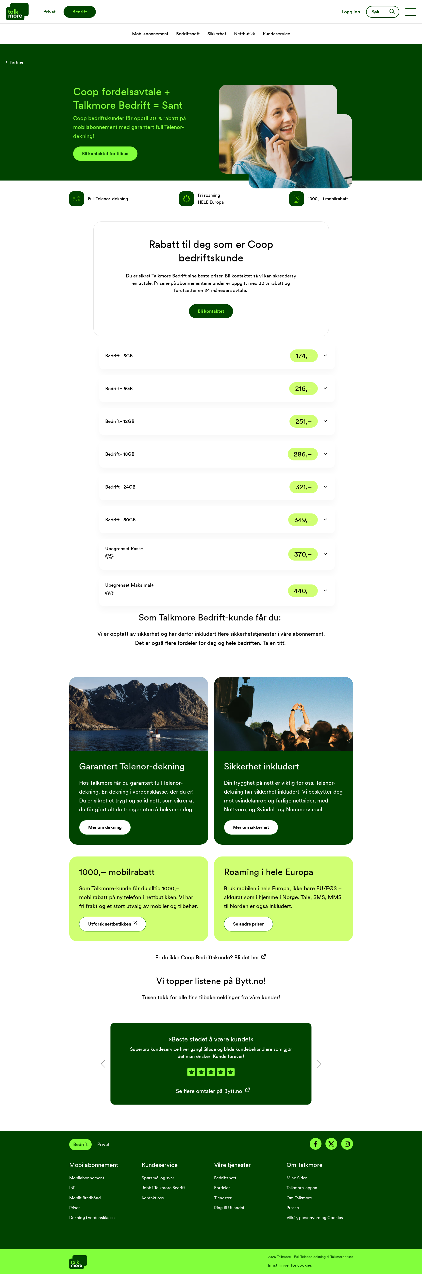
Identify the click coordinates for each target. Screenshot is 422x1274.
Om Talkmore (299, 1197)
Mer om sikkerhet (251, 827)
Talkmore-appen (302, 1187)
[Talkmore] (140, 1261)
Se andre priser (248, 924)
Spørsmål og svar (158, 1177)
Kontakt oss (153, 1197)
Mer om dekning (105, 827)
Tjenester (223, 1197)
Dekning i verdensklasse (92, 1217)
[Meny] (410, 12)
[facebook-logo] (315, 1145)
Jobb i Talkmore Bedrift (163, 1187)
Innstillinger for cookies (290, 1265)
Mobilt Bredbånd (85, 1197)
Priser (74, 1207)
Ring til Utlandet (229, 1207)
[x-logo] (331, 1145)
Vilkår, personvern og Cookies (315, 1217)
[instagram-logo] (347, 1145)
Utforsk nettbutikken (109, 924)
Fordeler (222, 1187)
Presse (293, 1207)
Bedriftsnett (225, 1177)
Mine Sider (297, 1177)
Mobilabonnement (86, 1177)
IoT (72, 1187)
